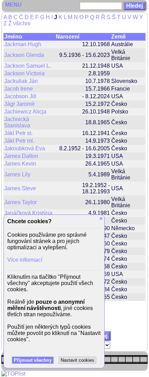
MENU (13, 5)
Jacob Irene (18, 89)
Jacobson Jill (20, 96)
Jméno (13, 37)
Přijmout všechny (33, 360)
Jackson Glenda (24, 55)
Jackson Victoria (24, 73)
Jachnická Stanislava (17, 122)
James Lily (17, 174)
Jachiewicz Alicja (25, 112)
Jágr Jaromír (19, 104)
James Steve (20, 188)
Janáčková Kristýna (28, 213)
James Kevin (20, 164)
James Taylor (20, 202)
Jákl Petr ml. (19, 141)
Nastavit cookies (77, 360)
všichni (21, 23)
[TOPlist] (13, 374)
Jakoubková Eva (24, 148)
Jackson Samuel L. (27, 66)
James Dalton (21, 156)
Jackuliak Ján (21, 81)
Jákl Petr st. (18, 133)
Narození (67, 37)
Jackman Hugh (22, 44)
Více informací (24, 260)
